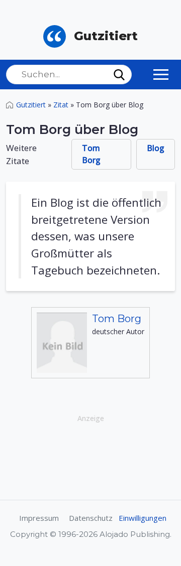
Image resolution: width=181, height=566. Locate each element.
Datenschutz (91, 518)
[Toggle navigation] (161, 74)
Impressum (39, 518)
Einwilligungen (142, 518)
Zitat (60, 104)
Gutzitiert (31, 104)
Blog (155, 148)
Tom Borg (91, 154)
